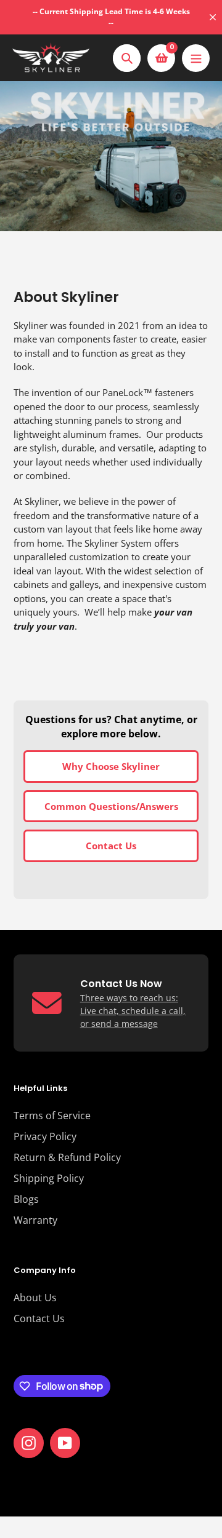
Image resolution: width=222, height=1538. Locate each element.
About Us (35, 1297)
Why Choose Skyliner (111, 766)
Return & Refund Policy (67, 1157)
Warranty (35, 1220)
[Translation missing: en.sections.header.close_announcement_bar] (213, 17)
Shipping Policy (49, 1178)
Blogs (26, 1199)
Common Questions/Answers (111, 806)
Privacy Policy (45, 1136)
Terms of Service (52, 1115)
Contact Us (111, 845)
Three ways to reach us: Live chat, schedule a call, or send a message (133, 1010)
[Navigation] (196, 58)
